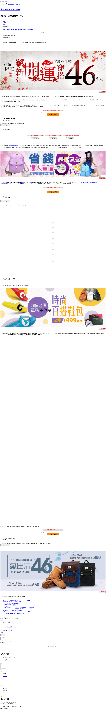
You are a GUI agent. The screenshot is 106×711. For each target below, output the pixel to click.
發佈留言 (2, 642)
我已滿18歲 (3, 708)
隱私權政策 (60, 693)
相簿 (4, 21)
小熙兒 (1, 620)
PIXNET (43, 693)
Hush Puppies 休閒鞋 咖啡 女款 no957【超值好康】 (14, 606)
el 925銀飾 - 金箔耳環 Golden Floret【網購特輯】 (19, 29)
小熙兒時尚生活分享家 (10, 9)
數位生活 (11, 19)
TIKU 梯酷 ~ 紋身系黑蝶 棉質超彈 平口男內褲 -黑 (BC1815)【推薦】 (17, 608)
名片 (4, 24)
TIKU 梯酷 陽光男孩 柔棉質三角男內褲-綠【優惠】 (14, 613)
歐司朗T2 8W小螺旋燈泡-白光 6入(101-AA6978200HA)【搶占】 (16, 600)
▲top (1, 632)
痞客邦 (8, 627)
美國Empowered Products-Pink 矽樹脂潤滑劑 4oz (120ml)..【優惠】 (17, 611)
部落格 (4, 22)
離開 (7, 708)
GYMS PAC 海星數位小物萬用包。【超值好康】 (13, 604)
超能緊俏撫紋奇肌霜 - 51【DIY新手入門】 (12, 601)
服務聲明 (64, 693)
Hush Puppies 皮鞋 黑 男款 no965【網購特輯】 (13, 610)
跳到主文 (2, 12)
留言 (11, 627)
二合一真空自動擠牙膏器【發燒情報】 (11, 603)
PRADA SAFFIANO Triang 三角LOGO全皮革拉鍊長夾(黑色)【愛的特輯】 (19, 607)
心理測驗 (10, 630)
